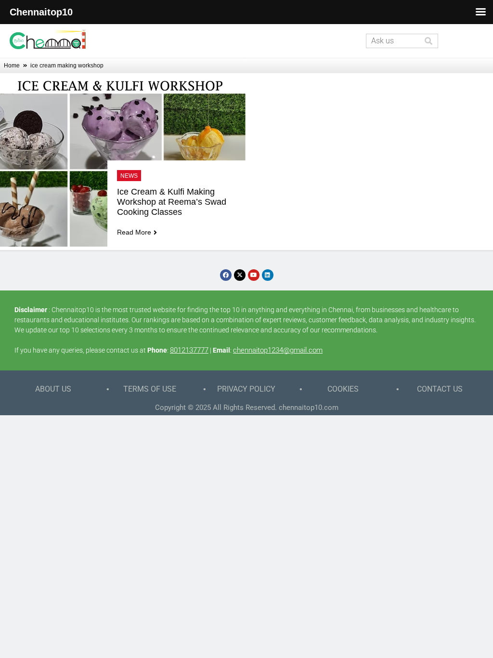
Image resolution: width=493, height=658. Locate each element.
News (129, 175)
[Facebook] (226, 275)
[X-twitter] (240, 275)
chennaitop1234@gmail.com (278, 350)
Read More (134, 232)
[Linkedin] (267, 275)
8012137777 (189, 350)
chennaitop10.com (308, 407)
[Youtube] (253, 275)
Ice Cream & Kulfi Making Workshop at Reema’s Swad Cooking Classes (173, 202)
